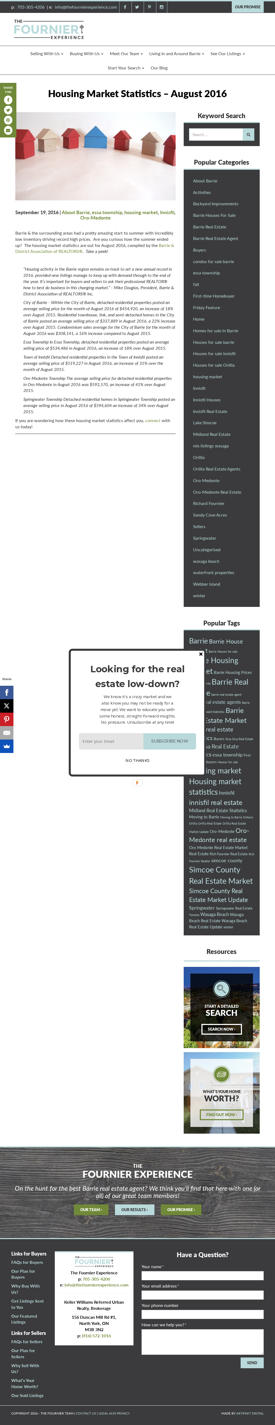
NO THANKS (137, 760)
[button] (137, 676)
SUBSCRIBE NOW (169, 741)
